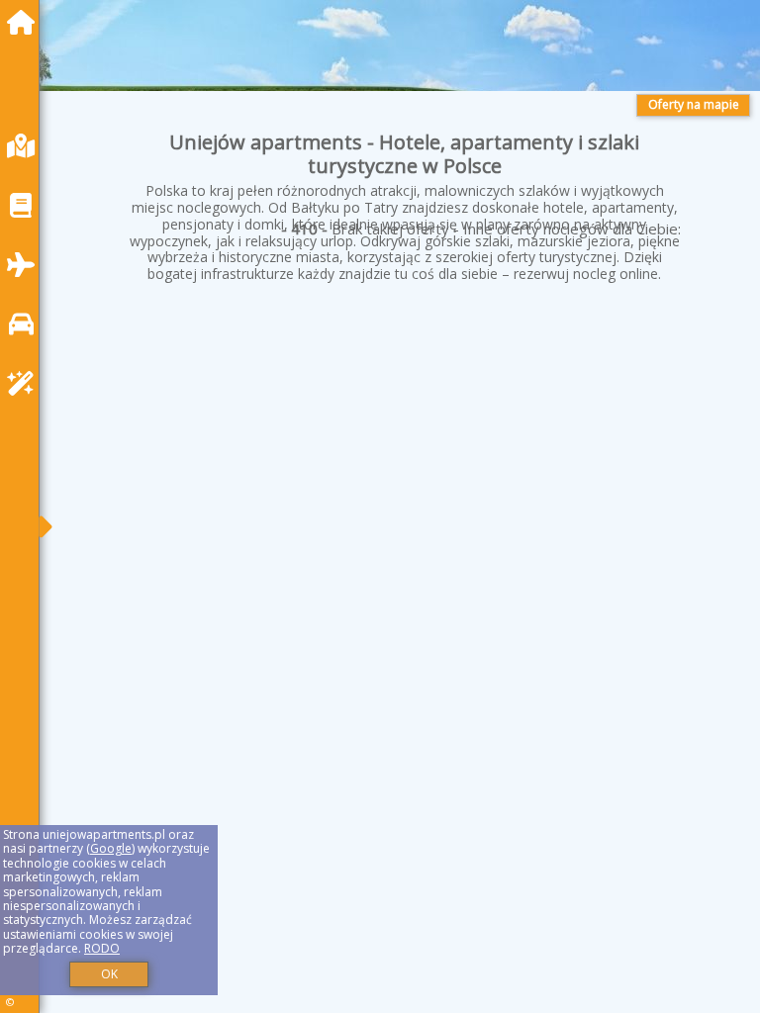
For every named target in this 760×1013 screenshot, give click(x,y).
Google (111, 848)
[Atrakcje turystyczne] (26, 383)
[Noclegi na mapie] (26, 146)
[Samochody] (26, 324)
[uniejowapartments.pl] (26, 22)
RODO (102, 948)
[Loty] (26, 264)
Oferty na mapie (693, 104)
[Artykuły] (26, 205)
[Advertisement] (404, 466)
